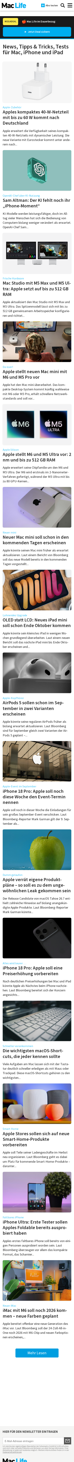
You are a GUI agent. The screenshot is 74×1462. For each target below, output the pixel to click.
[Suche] (63, 5)
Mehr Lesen (37, 1352)
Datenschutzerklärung (12, 1452)
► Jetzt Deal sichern (37, 31)
